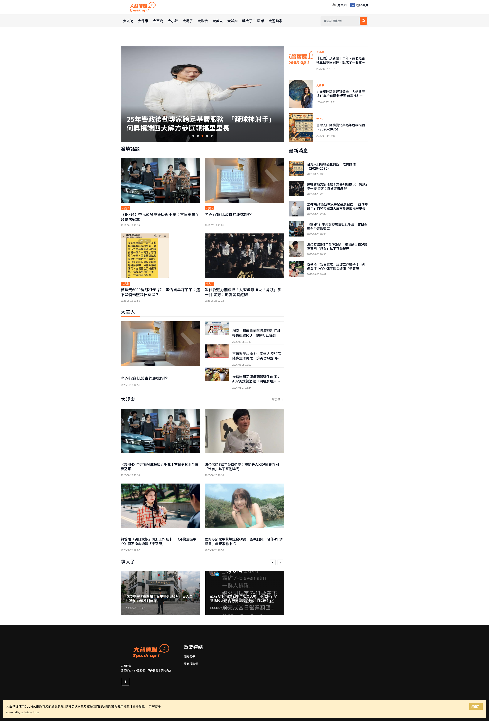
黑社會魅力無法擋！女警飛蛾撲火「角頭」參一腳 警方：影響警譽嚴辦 (243, 292)
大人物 (128, 20)
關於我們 (189, 657)
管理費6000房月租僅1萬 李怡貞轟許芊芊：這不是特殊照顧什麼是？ (160, 292)
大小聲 (173, 20)
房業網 (342, 5)
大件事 (143, 20)
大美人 (217, 20)
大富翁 (158, 20)
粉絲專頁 (361, 5)
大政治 (203, 20)
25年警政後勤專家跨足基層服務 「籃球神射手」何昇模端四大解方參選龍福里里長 (337, 206)
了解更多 (155, 706)
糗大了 (247, 20)
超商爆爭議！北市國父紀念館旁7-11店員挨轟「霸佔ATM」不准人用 (244, 598)
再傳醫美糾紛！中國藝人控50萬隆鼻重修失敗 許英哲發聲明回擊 (256, 358)
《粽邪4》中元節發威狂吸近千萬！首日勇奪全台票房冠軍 (200, 119)
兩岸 (260, 20)
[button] (193, 136)
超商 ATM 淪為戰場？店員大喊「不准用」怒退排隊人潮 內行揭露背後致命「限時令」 (159, 598)
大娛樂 (232, 20)
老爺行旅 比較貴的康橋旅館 (228, 214)
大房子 (188, 20)
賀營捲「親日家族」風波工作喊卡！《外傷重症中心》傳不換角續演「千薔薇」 (158, 541)
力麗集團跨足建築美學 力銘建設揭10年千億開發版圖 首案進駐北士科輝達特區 (341, 95)
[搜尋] (363, 21)
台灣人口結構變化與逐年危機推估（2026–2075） (340, 126)
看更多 (276, 399)
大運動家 (275, 20)
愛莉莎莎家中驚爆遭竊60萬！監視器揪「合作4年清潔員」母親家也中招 (244, 541)
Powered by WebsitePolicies (22, 712)
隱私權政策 (191, 664)
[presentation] (273, 562)
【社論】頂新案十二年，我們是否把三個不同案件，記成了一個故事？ (340, 62)
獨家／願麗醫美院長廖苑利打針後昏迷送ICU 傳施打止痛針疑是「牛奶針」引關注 (256, 335)
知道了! (475, 706)
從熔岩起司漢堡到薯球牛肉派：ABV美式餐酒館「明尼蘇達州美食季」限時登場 (256, 381)
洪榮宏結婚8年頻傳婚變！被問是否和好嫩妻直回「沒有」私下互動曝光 (242, 466)
